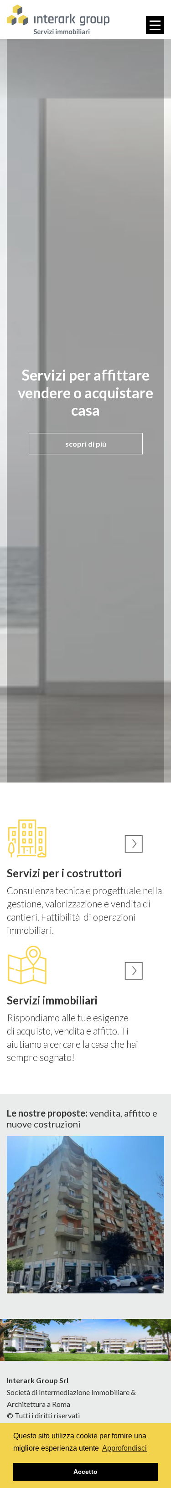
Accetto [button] (85, 1471)
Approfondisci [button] (124, 1448)
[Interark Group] (58, 19)
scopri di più (85, 443)
